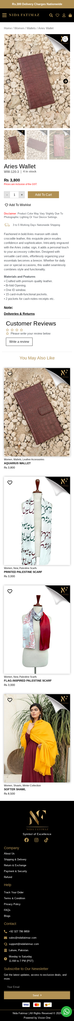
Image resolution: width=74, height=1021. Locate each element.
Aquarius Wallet (17, 463)
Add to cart (43, 194)
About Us (9, 853)
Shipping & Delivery (15, 859)
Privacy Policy (12, 904)
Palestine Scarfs (28, 568)
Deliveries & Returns (19, 313)
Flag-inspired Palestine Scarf (28, 680)
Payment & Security (15, 871)
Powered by (31, 1017)
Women (19, 28)
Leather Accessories (33, 459)
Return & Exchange (15, 865)
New (15, 568)
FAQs (7, 910)
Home (8, 28)
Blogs (7, 915)
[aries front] (37, 81)
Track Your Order (13, 892)
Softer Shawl (15, 789)
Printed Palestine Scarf (23, 571)
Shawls (17, 785)
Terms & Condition (14, 898)
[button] (8, 81)
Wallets (31, 28)
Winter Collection (31, 785)
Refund (8, 877)
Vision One (44, 1017)
